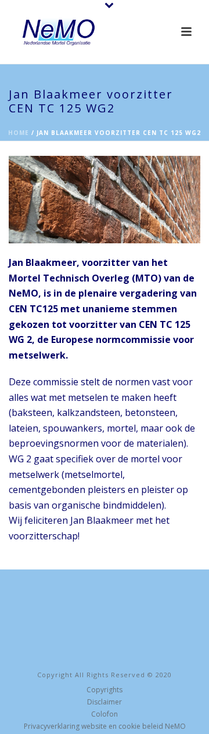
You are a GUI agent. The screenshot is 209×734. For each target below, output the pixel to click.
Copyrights (104, 690)
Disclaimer (104, 702)
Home (18, 133)
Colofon (104, 714)
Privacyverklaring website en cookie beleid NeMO (105, 726)
